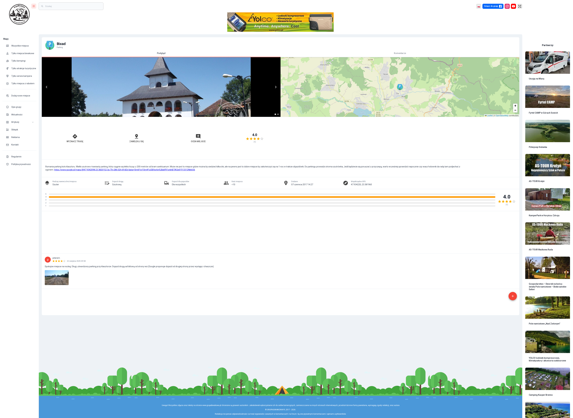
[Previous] (46, 87)
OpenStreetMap (502, 115)
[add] (513, 296)
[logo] (19, 14)
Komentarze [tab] (400, 53)
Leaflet (490, 115)
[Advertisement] (399, 138)
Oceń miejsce (198, 141)
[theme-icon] (8, 45)
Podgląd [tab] (161, 53)
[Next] (276, 87)
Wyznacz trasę (75, 141)
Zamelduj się (136, 141)
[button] (19, 122)
